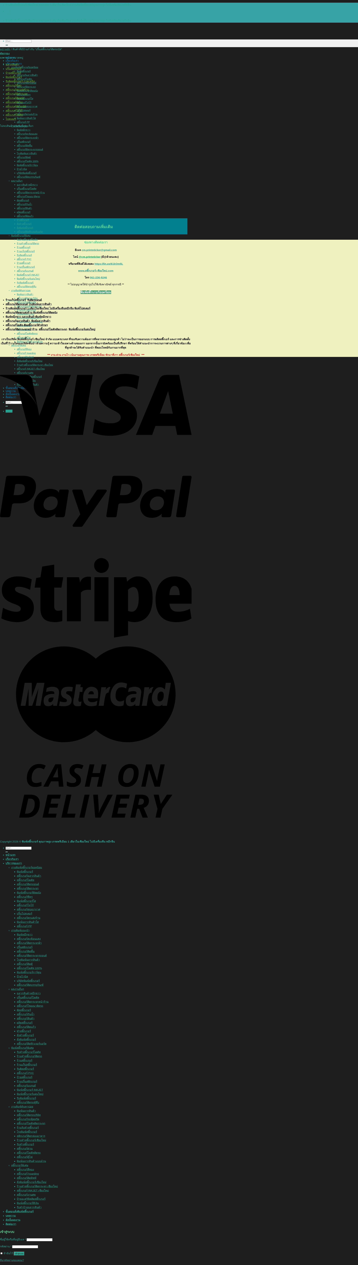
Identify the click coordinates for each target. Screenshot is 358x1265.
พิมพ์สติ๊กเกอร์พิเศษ (20, 235)
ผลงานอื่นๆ (17, 989)
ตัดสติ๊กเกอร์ (24, 1010)
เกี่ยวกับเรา (12, 60)
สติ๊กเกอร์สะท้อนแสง (29, 938)
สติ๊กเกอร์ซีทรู (13, 85)
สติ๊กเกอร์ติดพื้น (26, 951)
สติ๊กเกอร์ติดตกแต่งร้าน (19, 312)
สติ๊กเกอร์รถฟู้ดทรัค (28, 1119)
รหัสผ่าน (5, 1246)
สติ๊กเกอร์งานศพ (26, 1194)
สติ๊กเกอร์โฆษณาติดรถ (30, 1005)
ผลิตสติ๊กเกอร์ (24, 1022)
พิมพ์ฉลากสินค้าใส (26, 118)
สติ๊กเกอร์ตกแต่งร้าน (27, 114)
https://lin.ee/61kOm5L (109, 263)
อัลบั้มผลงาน (13, 1219)
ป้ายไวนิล (22, 976)
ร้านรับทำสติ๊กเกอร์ (28, 1127)
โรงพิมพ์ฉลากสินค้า (40, 304)
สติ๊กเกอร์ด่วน (25, 1148)
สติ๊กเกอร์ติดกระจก (26, 87)
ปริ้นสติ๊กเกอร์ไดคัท (28, 997)
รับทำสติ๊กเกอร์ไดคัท (27, 239)
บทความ (11, 1215)
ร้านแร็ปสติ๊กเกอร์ (26, 251)
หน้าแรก (11, 854)
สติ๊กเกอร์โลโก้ (24, 102)
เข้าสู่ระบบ (19, 1254)
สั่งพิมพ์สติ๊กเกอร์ (25, 228)
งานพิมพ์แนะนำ (20, 930)
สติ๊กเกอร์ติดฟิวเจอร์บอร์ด (30, 231)
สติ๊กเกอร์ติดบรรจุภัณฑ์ (30, 984)
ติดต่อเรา (11, 1224)
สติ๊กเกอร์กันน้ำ (25, 1014)
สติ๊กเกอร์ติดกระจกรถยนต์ (32, 955)
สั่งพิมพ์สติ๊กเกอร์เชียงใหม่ (31, 1182)
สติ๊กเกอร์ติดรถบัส (16, 106)
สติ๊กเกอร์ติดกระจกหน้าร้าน (21, 329)
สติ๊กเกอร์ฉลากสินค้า (27, 75)
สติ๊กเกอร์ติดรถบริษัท (29, 1115)
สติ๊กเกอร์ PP (23, 122)
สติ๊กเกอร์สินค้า (25, 1018)
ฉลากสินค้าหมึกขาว (29, 993)
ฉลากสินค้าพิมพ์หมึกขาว (36, 316)
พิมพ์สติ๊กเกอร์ (24, 71)
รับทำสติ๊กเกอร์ (25, 1144)
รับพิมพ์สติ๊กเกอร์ (25, 282)
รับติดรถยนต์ (34, 299)
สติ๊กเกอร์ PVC (24, 259)
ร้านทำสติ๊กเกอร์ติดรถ (28, 243)
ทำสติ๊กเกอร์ (23, 220)
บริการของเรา (14, 863)
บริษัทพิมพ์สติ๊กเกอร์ (28, 980)
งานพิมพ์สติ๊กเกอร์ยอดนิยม (24, 67)
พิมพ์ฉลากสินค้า (25, 294)
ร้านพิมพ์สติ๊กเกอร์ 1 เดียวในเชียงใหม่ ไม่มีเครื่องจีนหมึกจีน (40, 308)
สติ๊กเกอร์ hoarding (26, 353)
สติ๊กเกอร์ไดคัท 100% (29, 968)
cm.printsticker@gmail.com (99, 250)
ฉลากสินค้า (12, 64)
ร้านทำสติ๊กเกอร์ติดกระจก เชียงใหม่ (37, 1186)
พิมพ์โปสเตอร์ (82, 308)
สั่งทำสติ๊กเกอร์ (24, 224)
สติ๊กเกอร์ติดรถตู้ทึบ (26, 286)
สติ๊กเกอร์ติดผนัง (15, 98)
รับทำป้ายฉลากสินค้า (29, 1207)
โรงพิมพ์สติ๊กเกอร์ (27, 1131)
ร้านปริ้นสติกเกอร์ (26, 267)
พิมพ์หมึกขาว (23, 130)
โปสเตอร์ (11, 119)
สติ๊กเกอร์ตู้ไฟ (25, 1156)
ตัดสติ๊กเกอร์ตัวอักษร (36, 325)
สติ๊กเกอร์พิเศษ (19, 1165)
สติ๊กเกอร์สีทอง (24, 349)
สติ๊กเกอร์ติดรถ (14, 102)
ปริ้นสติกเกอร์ (13, 68)
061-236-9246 (98, 277)
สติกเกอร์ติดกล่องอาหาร (31, 1136)
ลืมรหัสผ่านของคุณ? (12, 1260)
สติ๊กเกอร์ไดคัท (14, 114)
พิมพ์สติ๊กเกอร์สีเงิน (28, 1203)
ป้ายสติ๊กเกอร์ (23, 263)
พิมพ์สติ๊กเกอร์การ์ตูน (29, 972)
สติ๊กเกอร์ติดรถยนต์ (17, 304)
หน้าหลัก (5, 49)
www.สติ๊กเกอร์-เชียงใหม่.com (95, 270)
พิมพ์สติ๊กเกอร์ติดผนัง (45, 312)
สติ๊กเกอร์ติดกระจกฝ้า (29, 943)
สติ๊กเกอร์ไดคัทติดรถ (27, 333)
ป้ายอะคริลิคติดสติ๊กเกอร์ (31, 1198)
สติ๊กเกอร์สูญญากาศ (27, 106)
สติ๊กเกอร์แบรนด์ (25, 271)
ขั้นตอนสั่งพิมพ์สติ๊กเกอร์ (20, 1211)
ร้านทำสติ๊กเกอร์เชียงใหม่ (31, 1140)
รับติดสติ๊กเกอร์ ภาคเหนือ (20, 81)
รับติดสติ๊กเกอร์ (24, 255)
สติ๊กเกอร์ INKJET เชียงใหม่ (33, 1190)
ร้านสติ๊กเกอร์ (23, 247)
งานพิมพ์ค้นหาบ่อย (20, 290)
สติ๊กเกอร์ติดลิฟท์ (26, 1177)
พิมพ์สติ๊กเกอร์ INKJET (28, 275)
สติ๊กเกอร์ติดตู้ (25, 963)
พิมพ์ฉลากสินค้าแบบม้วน (31, 1161)
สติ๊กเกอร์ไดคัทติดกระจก (53, 329)
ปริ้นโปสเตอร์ (23, 110)
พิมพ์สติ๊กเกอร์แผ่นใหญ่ (28, 278)
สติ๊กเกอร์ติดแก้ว (26, 1026)
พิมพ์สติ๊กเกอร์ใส (25, 98)
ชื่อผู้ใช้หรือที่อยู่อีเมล (13, 1239)
